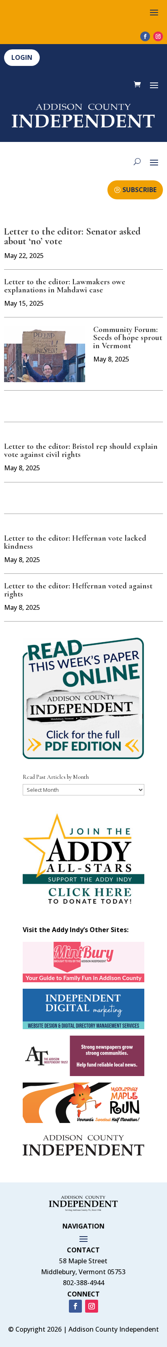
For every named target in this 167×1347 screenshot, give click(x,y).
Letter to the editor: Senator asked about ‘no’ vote (72, 236)
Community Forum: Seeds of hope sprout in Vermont (127, 338)
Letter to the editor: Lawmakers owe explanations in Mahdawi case (64, 286)
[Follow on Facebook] (145, 36)
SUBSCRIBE (139, 189)
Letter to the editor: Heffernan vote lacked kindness (75, 542)
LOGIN (21, 57)
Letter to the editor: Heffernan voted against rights (78, 590)
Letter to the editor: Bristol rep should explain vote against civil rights (81, 450)
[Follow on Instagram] (158, 36)
